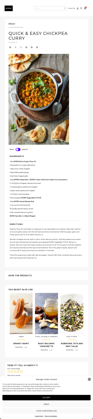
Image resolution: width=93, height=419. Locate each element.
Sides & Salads (72, 337)
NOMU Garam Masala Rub (24, 201)
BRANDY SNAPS (21, 343)
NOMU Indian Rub (21, 180)
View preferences (46, 411)
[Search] (65, 8)
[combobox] (48, 8)
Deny (46, 404)
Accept (46, 397)
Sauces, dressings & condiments (46, 337)
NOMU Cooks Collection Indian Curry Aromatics (48, 180)
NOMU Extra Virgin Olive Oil (25, 161)
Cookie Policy (39, 416)
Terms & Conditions (51, 416)
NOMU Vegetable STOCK (31, 198)
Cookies (21, 337)
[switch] (18, 149)
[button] (89, 379)
